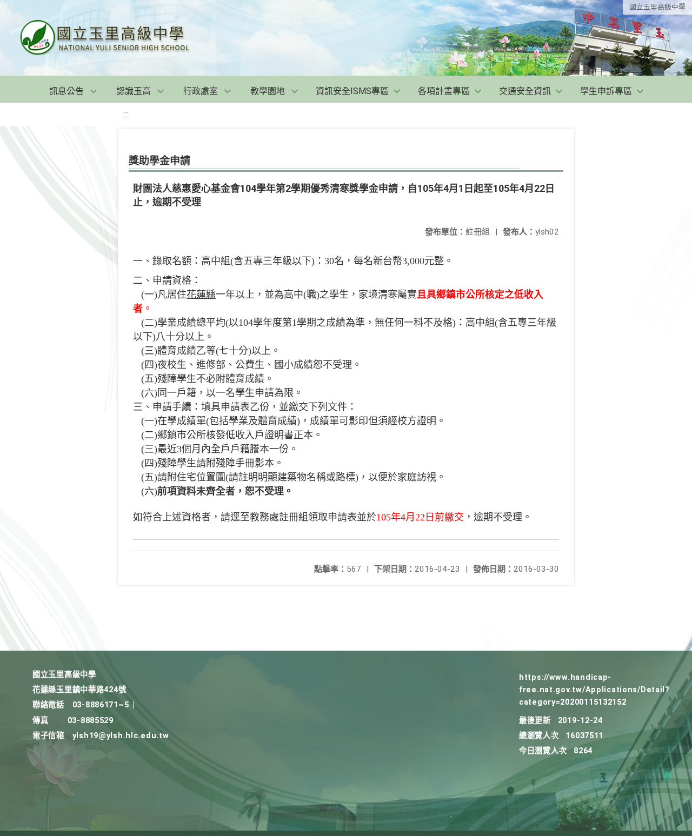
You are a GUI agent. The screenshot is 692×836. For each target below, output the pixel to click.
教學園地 (267, 91)
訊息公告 (66, 91)
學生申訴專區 (606, 91)
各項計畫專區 (444, 91)
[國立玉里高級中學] (117, 37)
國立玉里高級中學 (657, 7)
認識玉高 (133, 91)
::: (126, 114)
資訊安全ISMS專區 (352, 91)
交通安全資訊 (525, 91)
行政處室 (200, 91)
